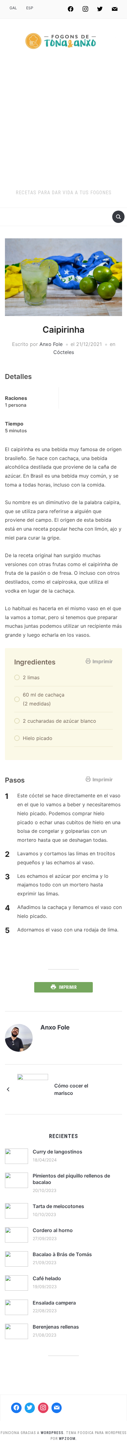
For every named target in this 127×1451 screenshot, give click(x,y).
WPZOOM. (68, 1439)
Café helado (47, 1278)
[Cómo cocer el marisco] (33, 1089)
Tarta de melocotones (58, 1206)
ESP (29, 8)
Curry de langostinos (57, 1152)
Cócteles (63, 352)
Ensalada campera (54, 1303)
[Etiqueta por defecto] (114, 9)
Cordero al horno (53, 1230)
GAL (13, 8)
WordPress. (53, 1433)
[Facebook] (70, 9)
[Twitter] (99, 9)
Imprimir (102, 661)
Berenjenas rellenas (56, 1327)
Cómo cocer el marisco (71, 1089)
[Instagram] (85, 9)
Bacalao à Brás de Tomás (62, 1254)
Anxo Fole (51, 344)
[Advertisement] (63, 122)
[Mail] (56, 1408)
